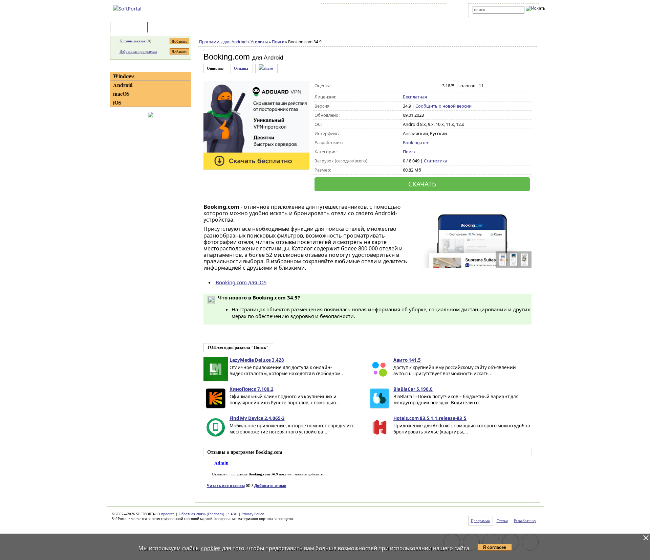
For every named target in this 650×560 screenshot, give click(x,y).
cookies (211, 548)
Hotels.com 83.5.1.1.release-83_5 (430, 418)
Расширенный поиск (491, 16)
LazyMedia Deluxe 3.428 (257, 360)
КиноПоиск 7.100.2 (252, 389)
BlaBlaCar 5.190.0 (413, 389)
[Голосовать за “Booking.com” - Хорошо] (427, 86)
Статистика (435, 161)
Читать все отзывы (226, 485)
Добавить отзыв (270, 485)
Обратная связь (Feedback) (201, 514)
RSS (437, 10)
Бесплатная (415, 97)
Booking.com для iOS (241, 282)
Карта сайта (416, 10)
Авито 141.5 (407, 360)
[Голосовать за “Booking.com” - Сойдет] (420, 86)
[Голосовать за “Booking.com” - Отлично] (434, 86)
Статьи (164, 28)
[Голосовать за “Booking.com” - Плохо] (413, 86)
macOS (121, 93)
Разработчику (525, 521)
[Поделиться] (266, 68)
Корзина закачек (133, 41)
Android (123, 85)
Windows (123, 76)
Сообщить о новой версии (443, 106)
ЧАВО (233, 514)
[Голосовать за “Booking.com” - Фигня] (406, 86)
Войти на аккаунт (343, 10)
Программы (130, 28)
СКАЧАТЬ (422, 183)
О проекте (166, 514)
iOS (117, 102)
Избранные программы (138, 51)
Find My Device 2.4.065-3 (257, 418)
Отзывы (241, 68)
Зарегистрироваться (381, 10)
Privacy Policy (253, 514)
